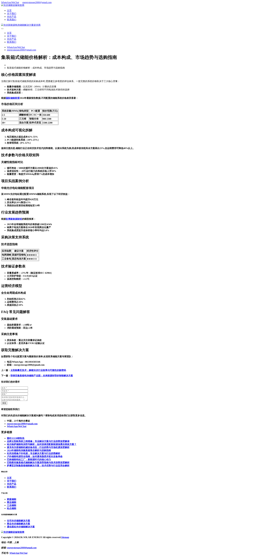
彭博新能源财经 (14, 219)
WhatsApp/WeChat (10, 2)
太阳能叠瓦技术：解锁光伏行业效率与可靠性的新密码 (38, 370)
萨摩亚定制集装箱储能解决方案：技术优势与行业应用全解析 (38, 465)
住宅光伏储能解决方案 (18, 520)
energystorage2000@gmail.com (37, 2)
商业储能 (11, 502)
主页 (9, 10)
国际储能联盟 (13, 98)
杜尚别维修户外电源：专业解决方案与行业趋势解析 (33, 453)
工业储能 (11, 505)
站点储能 (11, 508)
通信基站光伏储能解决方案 (21, 526)
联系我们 (11, 19)
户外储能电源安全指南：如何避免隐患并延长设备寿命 (35, 456)
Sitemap (65, 537)
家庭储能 (11, 499)
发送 (4, 403)
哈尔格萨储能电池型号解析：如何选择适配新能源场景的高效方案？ (41, 444)
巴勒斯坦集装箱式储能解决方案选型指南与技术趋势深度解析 (38, 462)
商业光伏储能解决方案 (18, 523)
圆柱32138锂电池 (15, 438)
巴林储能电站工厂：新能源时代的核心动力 (29, 459)
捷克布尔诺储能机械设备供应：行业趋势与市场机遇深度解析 (38, 447)
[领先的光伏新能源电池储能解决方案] (21, 25)
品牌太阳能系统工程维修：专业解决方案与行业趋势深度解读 (38, 441)
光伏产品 (11, 16)
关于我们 (11, 13)
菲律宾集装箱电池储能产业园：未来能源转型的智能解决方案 (41, 375)
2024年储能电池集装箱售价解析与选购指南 (29, 450)
